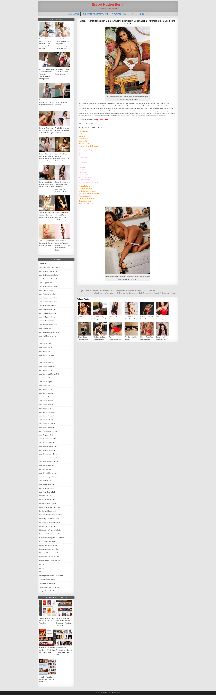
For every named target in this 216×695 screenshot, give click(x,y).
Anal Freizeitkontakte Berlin (48, 298)
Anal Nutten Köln (44, 385)
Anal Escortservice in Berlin (48, 286)
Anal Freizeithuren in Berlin (48, 294)
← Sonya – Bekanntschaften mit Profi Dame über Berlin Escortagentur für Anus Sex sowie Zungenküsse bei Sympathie (116, 291)
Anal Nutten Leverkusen (47, 393)
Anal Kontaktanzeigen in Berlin (49, 332)
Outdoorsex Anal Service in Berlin (50, 560)
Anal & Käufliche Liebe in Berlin (49, 267)
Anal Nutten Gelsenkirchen (48, 378)
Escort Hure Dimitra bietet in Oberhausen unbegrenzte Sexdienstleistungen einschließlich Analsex (62, 43)
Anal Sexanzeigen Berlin (47, 477)
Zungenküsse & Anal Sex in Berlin (50, 591)
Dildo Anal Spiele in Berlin (47, 503)
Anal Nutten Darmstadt (46, 355)
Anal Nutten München (46, 404)
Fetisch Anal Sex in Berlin (47, 526)
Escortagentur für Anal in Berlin (49, 522)
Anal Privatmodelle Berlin (47, 439)
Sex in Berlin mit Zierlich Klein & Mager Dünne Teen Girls (47, 621)
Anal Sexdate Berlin (45, 480)
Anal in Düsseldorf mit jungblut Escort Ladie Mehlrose (62, 130)
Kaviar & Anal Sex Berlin (47, 541)
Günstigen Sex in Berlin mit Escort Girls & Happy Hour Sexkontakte (47, 650)
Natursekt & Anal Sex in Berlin (49, 557)
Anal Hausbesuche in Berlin (48, 302)
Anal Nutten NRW (119, 14)
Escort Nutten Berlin (108, 4)
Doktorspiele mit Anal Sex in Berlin (50, 507)
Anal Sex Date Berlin (46, 469)
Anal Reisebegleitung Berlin (48, 446)
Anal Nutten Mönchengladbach (49, 397)
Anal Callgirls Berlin (45, 283)
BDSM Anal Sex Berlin (46, 496)
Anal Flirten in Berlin (46, 290)
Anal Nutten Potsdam (46, 420)
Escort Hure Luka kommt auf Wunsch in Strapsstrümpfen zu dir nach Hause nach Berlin (62, 245)
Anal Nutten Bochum (46, 347)
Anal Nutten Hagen (45, 382)
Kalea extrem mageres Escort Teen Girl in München (62, 102)
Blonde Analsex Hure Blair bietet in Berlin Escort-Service (62, 72)
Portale (41, 568)
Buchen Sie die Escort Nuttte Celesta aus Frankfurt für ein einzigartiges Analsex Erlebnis (46, 43)
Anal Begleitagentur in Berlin (48, 271)
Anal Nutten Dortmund (46, 359)
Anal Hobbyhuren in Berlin (47, 309)
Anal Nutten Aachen (45, 340)
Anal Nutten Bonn (45, 351)
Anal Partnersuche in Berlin (48, 431)
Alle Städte (43, 264)
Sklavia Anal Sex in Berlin (47, 572)
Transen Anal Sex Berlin (47, 583)
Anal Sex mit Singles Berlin (48, 473)
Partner (41, 564)
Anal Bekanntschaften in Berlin (49, 279)
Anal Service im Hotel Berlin (48, 458)
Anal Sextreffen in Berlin (47, 484)
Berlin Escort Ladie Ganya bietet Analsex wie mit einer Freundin (46, 184)
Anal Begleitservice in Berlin (48, 275)
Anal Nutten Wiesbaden (47, 423)
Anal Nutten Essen (45, 370)
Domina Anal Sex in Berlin (47, 511)
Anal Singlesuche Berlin (47, 488)
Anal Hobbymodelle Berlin (47, 313)
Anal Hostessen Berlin (46, 321)
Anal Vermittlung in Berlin (47, 492)
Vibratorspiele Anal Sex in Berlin (49, 587)
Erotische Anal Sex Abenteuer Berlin (51, 515)
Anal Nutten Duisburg (46, 363)
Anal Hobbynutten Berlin (47, 317)
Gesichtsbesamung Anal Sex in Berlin (51, 538)
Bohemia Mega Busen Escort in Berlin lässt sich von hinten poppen (46, 130)
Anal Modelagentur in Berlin (48, 336)
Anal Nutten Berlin (45, 344)
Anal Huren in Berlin (45, 328)
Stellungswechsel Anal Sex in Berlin (51, 576)
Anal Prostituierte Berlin (47, 442)
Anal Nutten (74, 14)
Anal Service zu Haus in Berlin (49, 461)
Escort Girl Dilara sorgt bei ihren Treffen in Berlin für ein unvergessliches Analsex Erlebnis (62, 186)
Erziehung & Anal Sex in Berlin (49, 518)
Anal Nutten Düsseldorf (46, 366)
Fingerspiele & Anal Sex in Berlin (50, 530)
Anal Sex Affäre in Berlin (47, 465)
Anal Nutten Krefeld (45, 389)
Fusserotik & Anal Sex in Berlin (49, 534)
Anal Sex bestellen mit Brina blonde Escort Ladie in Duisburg (46, 243)
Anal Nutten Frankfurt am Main (95, 14)
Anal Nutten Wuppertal (46, 427)
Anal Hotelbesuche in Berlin (48, 324)
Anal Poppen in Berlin (46, 435)
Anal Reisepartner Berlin (47, 450)
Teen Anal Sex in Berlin (47, 579)
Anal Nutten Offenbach (46, 416)
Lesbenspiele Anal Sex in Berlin (49, 549)
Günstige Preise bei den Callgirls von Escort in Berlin (47, 679)
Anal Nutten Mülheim (46, 401)
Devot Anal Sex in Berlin (47, 499)
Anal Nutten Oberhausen (47, 412)
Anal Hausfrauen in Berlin (47, 305)
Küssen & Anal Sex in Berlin (48, 545)
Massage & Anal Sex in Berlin (49, 553)
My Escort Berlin (102, 119)
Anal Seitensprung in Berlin (48, 454)
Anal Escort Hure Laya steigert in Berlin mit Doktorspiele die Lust (46, 215)
